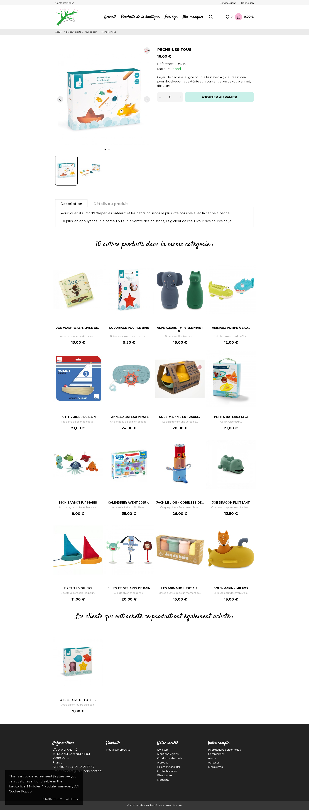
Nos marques (193, 17)
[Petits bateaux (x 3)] (251, 356)
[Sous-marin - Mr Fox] (251, 528)
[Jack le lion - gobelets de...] (200, 442)
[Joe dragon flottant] (251, 442)
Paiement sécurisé (169, 766)
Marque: (163, 69)
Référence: (165, 64)
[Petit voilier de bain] (98, 356)
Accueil (110, 17)
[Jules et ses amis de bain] (149, 528)
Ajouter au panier (219, 97)
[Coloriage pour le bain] (149, 267)
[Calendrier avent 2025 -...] (149, 442)
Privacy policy (52, 798)
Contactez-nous (64, 2)
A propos (162, 762)
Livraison (162, 749)
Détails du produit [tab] (111, 204)
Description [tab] (71, 204)
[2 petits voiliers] (98, 528)
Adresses (213, 762)
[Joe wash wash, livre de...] (98, 267)
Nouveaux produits (118, 749)
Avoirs (212, 758)
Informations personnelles (224, 749)
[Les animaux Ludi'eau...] (200, 528)
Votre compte (218, 743)
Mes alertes (215, 766)
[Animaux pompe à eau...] (251, 267)
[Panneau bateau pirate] (149, 356)
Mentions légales (167, 754)
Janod (176, 69)
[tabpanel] (103, 99)
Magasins (163, 779)
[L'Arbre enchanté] (69, 17)
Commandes (216, 754)
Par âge (171, 17)
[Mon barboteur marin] (98, 442)
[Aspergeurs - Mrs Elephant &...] (200, 267)
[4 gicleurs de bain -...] (98, 639)
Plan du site (164, 775)
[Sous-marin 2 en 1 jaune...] (200, 356)
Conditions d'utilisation (171, 758)
